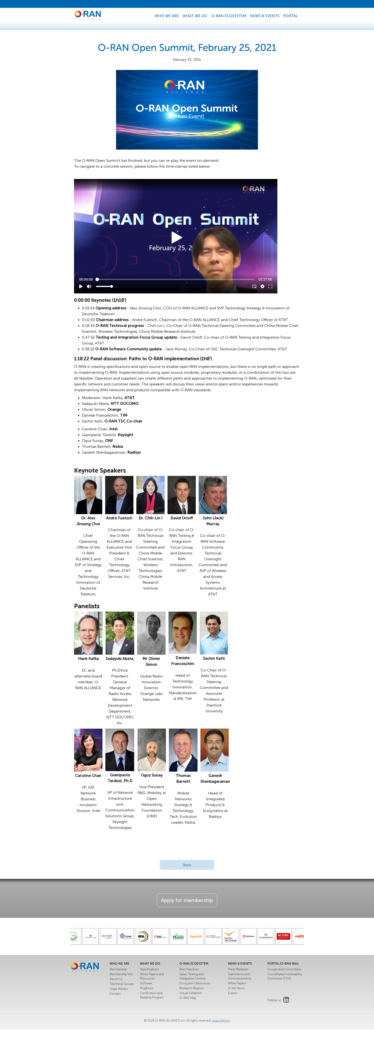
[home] (87, 15)
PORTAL (290, 16)
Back (187, 864)
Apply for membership (187, 900)
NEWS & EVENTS (264, 16)
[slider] (175, 279)
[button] (177, 237)
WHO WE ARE (167, 16)
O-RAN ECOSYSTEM (228, 16)
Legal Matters (221, 1020)
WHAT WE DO (195, 16)
